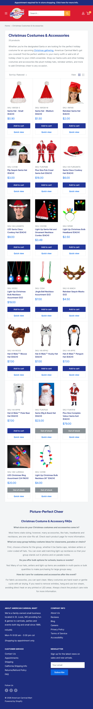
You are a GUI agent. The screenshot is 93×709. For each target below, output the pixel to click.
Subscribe (59, 672)
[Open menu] (6, 13)
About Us (55, 613)
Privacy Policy (57, 629)
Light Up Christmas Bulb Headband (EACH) (74, 231)
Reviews (55, 617)
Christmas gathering (43, 50)
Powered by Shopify (13, 701)
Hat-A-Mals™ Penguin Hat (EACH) (73, 355)
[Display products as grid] (79, 75)
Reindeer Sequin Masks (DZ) (73, 293)
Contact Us (10, 654)
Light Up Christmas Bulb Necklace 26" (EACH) (46, 476)
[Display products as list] (83, 75)
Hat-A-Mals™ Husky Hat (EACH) (46, 355)
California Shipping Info (16, 666)
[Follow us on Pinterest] (15, 690)
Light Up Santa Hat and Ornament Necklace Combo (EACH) (46, 232)
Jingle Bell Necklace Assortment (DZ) (44, 293)
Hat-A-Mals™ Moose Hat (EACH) (17, 355)
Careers (54, 625)
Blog (53, 621)
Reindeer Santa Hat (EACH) (71, 112)
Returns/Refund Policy (15, 670)
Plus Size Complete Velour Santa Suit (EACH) (72, 416)
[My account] (83, 13)
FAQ (7, 674)
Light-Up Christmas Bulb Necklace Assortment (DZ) (16, 294)
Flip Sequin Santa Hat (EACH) (17, 171)
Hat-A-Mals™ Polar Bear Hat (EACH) (18, 414)
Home (7, 26)
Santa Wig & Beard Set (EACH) (45, 414)
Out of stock (46, 431)
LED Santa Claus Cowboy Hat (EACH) (16, 231)
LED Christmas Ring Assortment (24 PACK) (18, 476)
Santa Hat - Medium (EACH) (44, 112)
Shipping (9, 662)
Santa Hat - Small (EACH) (15, 112)
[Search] (67, 13)
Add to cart (19, 126)
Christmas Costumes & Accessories (27, 26)
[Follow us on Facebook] (6, 690)
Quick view (19, 132)
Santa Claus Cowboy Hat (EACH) (72, 171)
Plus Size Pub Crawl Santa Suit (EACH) (44, 171)
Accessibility (57, 637)
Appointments (11, 658)
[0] (88, 13)
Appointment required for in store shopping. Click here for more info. (46, 2)
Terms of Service (59, 633)
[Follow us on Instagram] (11, 690)
